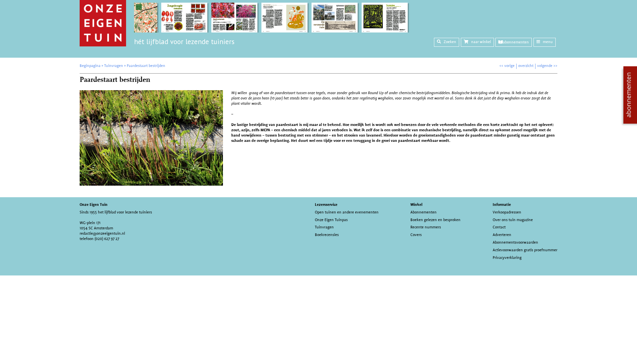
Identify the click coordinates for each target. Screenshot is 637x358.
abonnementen (516, 42)
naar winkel (481, 41)
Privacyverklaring (507, 257)
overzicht (525, 65)
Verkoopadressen (507, 212)
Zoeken (450, 41)
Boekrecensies (327, 234)
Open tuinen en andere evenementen (347, 212)
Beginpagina (90, 65)
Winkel (416, 204)
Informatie (502, 204)
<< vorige (507, 65)
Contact (499, 227)
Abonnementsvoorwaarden (515, 242)
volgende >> (547, 65)
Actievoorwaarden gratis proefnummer (525, 250)
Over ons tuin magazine (513, 219)
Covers (416, 234)
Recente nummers (425, 227)
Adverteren (502, 234)
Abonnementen (423, 212)
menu (548, 41)
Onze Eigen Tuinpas (331, 219)
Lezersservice (326, 204)
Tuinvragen (324, 227)
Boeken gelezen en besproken (435, 219)
